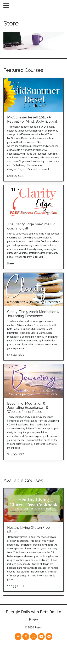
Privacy (33, 619)
